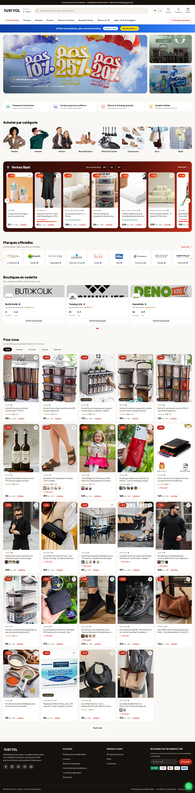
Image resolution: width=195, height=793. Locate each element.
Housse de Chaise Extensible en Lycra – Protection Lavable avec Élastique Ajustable (97, 558)
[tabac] (59, 488)
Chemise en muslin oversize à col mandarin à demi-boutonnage (19, 557)
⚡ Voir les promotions (25, 79)
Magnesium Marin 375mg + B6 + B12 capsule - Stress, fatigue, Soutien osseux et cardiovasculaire (58, 706)
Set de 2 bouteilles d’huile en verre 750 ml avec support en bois (19, 479)
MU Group (47, 553)
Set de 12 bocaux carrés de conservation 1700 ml (16, 409)
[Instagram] (12, 766)
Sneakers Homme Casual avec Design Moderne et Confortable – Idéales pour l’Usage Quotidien (135, 558)
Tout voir (182, 167)
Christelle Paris (49, 700)
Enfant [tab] (45, 349)
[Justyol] (12, 10)
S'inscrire (185, 762)
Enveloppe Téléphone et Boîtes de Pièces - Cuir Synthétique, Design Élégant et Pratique (134, 480)
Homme (39, 20)
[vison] (128, 488)
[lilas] (124, 488)
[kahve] (90, 562)
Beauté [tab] (57, 349)
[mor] (93, 562)
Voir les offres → (129, 28)
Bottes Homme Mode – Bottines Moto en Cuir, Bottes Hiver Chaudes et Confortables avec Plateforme (136, 632)
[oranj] (97, 562)
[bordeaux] (159, 562)
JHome (96, 210)
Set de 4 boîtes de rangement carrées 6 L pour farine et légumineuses (136, 409)
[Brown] (86, 636)
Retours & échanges (71, 763)
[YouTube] (24, 766)
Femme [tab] (19, 349)
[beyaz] (86, 562)
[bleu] (17, 562)
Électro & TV (104, 20)
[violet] (86, 488)
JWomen (40, 210)
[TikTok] (18, 766)
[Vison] (44, 488)
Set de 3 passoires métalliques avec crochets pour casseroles (20, 705)
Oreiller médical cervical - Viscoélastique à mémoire (133, 215)
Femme (27, 20)
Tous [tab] (7, 349)
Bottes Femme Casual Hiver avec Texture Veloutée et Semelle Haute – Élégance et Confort (96, 632)
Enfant (50, 20)
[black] (121, 709)
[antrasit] (82, 562)
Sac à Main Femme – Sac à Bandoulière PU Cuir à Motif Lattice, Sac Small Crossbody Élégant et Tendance (96, 707)
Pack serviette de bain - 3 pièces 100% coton (160, 215)
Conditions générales (72, 772)
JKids (10, 210)
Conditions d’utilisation (166, 789)
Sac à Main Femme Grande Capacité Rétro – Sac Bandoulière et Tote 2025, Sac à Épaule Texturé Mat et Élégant (174, 632)
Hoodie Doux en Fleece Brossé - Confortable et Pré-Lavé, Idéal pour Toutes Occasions (173, 558)
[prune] (121, 488)
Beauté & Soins (86, 20)
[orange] (13, 562)
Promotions (13, 20)
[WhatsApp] (31, 766)
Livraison (66, 759)
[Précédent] (7, 200)
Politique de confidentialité (74, 754)
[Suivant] (187, 200)
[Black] (82, 636)
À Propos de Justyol (115, 754)
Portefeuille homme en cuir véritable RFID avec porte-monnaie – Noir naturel (58, 632)
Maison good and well (73, 210)
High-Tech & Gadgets (124, 20)
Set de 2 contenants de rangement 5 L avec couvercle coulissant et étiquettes (21, 632)
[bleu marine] (48, 488)
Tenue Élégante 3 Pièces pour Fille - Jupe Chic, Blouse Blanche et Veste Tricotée (96, 480)
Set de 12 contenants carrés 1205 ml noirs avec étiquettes (173, 409)
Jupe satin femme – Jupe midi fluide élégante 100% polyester (48, 216)
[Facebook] (5, 766)
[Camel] (93, 636)
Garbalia (46, 627)
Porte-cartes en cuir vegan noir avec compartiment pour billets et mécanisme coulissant (173, 480)
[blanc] (52, 488)
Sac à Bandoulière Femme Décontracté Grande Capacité (133, 705)
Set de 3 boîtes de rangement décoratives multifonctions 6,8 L (103, 216)
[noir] (55, 488)
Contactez (111, 763)
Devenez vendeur (181, 20)
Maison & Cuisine (66, 20)
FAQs (109, 759)
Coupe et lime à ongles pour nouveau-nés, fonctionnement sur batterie (17, 217)
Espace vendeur (185, 789)
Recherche (67, 777)
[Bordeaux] (135, 488)
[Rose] (82, 488)
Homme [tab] (32, 349)
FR (155, 10)
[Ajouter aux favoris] (29, 176)
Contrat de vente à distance (75, 768)
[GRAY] (90, 636)
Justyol (46, 475)
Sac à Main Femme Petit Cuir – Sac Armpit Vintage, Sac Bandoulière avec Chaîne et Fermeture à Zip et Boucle (59, 558)
